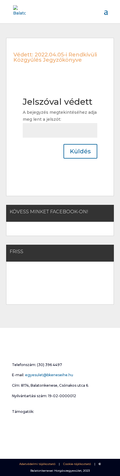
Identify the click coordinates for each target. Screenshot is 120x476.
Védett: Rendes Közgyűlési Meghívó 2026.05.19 (54, 275)
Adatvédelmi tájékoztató (37, 464)
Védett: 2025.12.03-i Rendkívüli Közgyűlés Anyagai (57, 289)
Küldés (80, 151)
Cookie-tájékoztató (77, 464)
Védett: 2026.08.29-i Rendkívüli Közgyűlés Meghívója (59, 271)
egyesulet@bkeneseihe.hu (49, 375)
